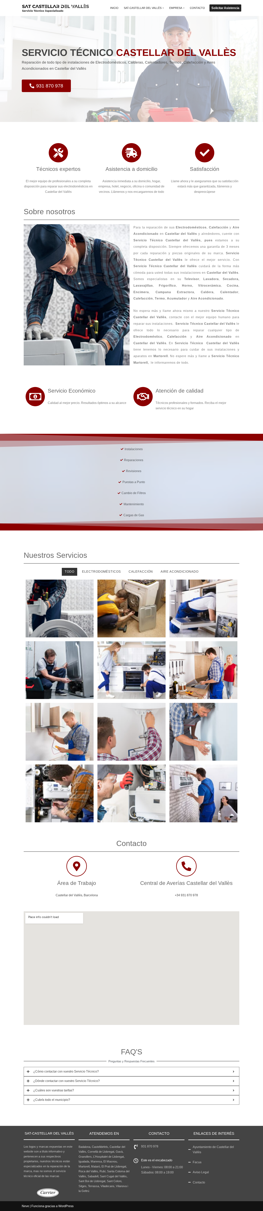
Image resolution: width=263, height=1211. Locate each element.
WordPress (66, 1206)
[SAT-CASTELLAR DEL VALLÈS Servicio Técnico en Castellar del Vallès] (55, 8)
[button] (163, 8)
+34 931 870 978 (186, 895)
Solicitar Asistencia (225, 8)
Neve (25, 1206)
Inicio (114, 7)
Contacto (197, 7)
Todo (69, 571)
